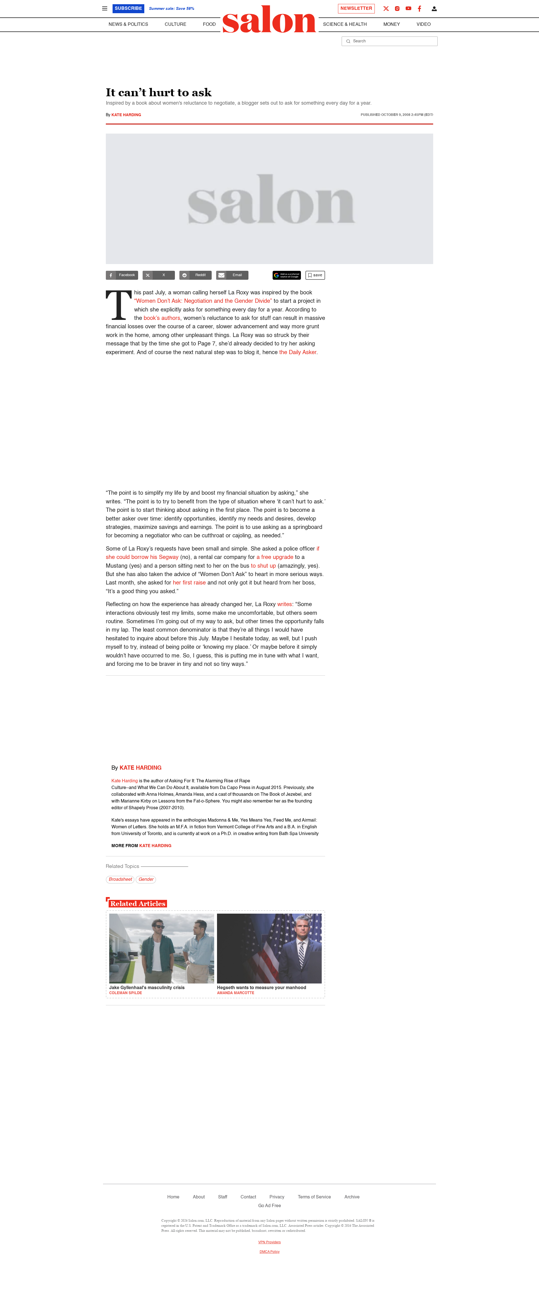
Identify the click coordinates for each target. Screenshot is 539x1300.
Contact (248, 1197)
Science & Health (345, 24)
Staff (222, 1197)
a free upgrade (275, 557)
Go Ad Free (269, 1206)
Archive (352, 1197)
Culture (175, 24)
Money (391, 24)
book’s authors (162, 318)
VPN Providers (269, 1242)
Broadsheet (120, 879)
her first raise (189, 583)
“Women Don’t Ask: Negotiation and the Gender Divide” (203, 301)
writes (284, 604)
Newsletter (356, 8)
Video (424, 24)
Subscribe (128, 8)
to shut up (263, 566)
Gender (145, 879)
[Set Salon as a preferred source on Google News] (287, 275)
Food (209, 24)
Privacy (277, 1197)
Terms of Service (314, 1197)
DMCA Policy (270, 1252)
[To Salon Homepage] (269, 19)
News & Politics (128, 24)
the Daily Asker (297, 353)
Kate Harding (126, 115)
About (199, 1197)
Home (173, 1197)
